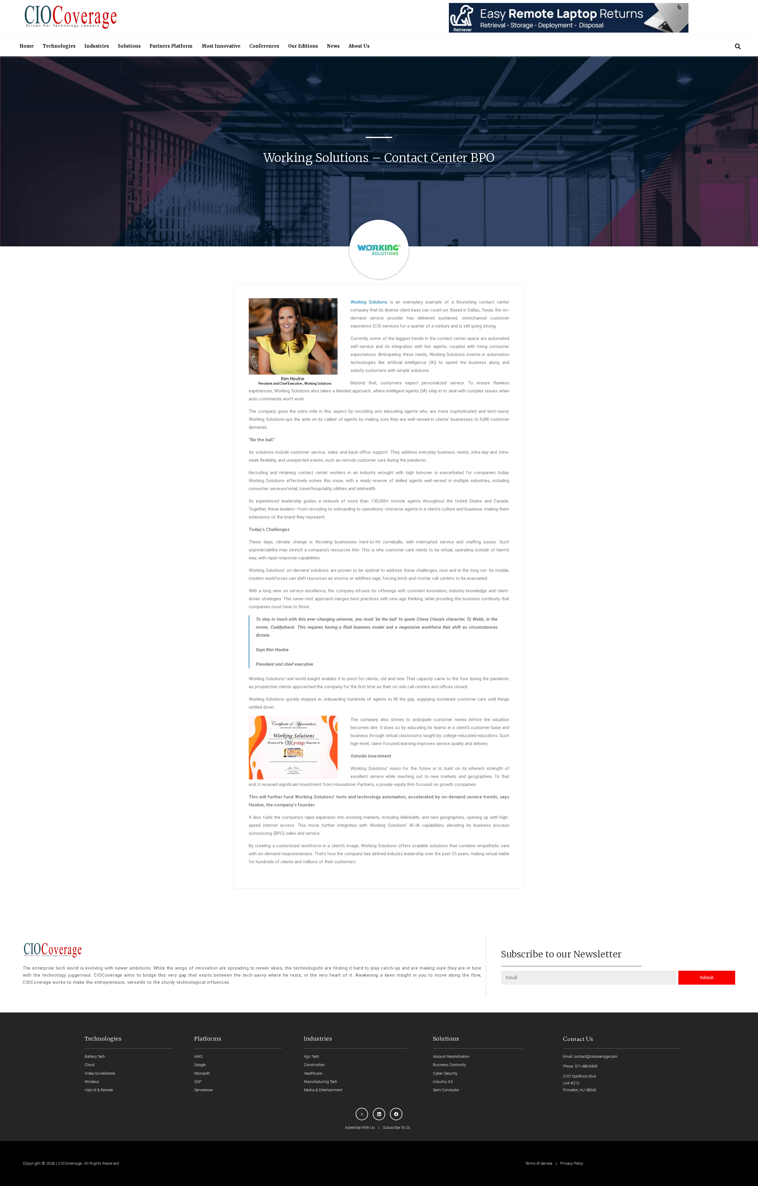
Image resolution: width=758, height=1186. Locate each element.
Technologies (59, 46)
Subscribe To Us (396, 1127)
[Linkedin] (379, 1114)
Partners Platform (171, 46)
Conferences (264, 46)
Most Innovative (220, 46)
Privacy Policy (571, 1163)
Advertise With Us (360, 1127)
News (333, 46)
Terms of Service (538, 1163)
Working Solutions (369, 302)
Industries (96, 46)
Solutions (129, 46)
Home (27, 46)
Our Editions (303, 46)
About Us (359, 46)
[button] (738, 46)
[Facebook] (396, 1114)
